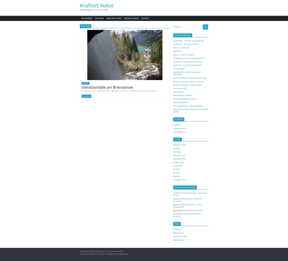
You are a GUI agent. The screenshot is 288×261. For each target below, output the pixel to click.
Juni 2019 (176, 173)
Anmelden (177, 229)
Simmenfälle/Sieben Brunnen (184, 99)
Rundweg (137, 91)
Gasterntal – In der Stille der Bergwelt (187, 65)
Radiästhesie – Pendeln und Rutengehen (188, 58)
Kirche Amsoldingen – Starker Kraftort (187, 85)
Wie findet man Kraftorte (182, 95)
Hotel (131, 91)
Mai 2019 (176, 176)
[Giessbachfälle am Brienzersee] (124, 31)
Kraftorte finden (113, 18)
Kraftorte (99, 18)
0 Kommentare (105, 91)
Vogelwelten (177, 51)
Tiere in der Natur (180, 88)
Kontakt (145, 18)
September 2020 (179, 145)
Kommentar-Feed (179, 236)
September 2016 (179, 180)
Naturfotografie (131, 18)
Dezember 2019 (179, 155)
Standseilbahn (145, 91)
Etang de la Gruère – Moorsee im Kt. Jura (188, 81)
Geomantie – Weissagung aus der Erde (187, 62)
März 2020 (177, 152)
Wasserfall (153, 91)
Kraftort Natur (97, 5)
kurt (96, 91)
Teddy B (176, 193)
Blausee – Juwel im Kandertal (184, 55)
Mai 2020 (176, 148)
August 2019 (178, 166)
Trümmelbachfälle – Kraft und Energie (187, 106)
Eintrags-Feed (178, 233)
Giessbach (125, 91)
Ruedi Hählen (178, 214)
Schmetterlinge (179, 69)
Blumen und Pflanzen (181, 48)
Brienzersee (117, 91)
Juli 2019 (176, 169)
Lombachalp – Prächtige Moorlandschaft (188, 41)
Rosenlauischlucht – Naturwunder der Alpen (190, 78)
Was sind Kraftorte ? (180, 102)
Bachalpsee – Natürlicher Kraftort (186, 44)
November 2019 (179, 159)
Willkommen (86, 18)
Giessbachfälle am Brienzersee (107, 87)
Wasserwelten (178, 92)
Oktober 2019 (178, 162)
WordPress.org (178, 240)
